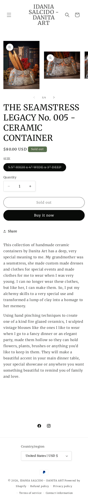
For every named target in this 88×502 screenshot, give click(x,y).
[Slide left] (34, 97)
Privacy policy (62, 486)
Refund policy (39, 486)
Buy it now (44, 215)
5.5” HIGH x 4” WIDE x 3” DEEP (37, 168)
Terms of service (30, 493)
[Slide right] (54, 97)
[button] (9, 15)
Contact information (59, 493)
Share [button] (12, 231)
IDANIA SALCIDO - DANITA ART (42, 480)
